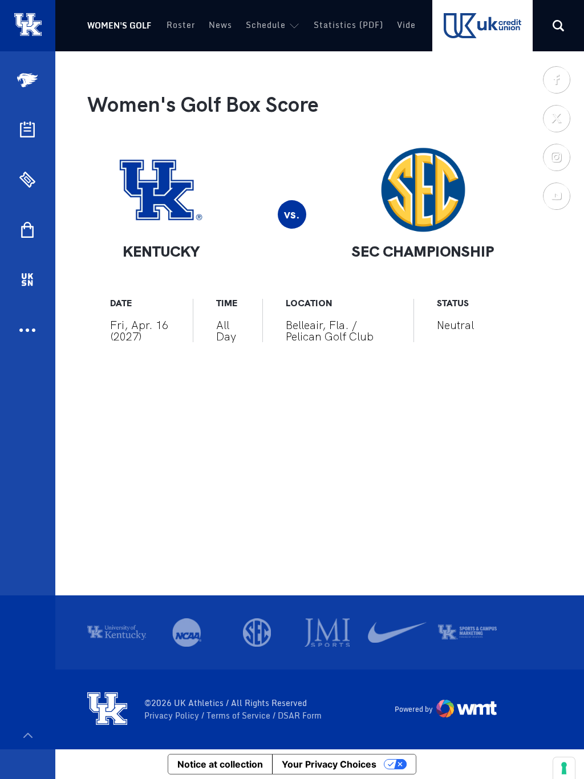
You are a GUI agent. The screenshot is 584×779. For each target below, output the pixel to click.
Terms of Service (239, 715)
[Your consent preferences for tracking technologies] (564, 768)
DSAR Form (300, 715)
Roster (181, 24)
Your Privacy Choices (329, 764)
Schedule (266, 24)
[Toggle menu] (27, 735)
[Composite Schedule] (27, 129)
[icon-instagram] (556, 157)
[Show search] (558, 25)
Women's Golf (119, 25)
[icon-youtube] (556, 195)
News (220, 24)
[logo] (107, 709)
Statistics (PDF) (348, 24)
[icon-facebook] (556, 79)
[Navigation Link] (28, 80)
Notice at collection (220, 764)
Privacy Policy (172, 715)
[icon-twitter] (556, 118)
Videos (411, 24)
